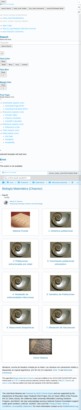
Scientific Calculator (13, 121)
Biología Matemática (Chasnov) (24, 378)
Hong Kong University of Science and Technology (26, 204)
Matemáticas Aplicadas (60, 182)
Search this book (5, 39)
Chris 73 (56, 370)
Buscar (5, 178)
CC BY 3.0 (16, 380)
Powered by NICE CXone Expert (40, 393)
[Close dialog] (1, 162)
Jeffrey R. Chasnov (16, 201)
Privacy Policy (55, 404)
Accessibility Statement (22, 406)
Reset (3, 61)
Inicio (11, 182)
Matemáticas (40, 182)
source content (7, 383)
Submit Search (6, 46)
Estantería (24, 182)
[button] (9, 139)
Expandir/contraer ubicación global (78, 182)
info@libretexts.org (70, 406)
